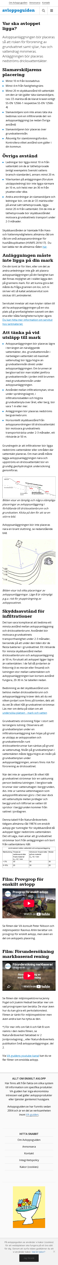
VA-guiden (32, 1114)
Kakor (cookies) (29, 1167)
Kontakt (46, 2)
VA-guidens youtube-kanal (23, 1055)
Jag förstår (29, 1258)
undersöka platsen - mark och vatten (24, 713)
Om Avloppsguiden (18, 2)
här (45, 247)
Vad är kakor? (38, 1252)
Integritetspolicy (29, 1160)
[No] (54, 1251)
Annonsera (34, 2)
